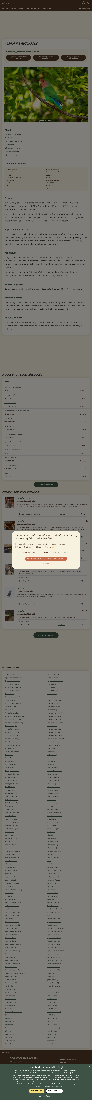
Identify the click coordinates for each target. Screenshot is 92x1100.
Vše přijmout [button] (36, 1091)
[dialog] (46, 1082)
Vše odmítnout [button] (54, 1091)
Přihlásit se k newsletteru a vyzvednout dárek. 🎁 (46, 558)
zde (65, 552)
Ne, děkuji (46, 564)
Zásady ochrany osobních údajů (55, 1086)
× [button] (89, 1066)
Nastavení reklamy (52, 1084)
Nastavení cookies (38, 1086)
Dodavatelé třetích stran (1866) (47, 1077)
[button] (46, 1096)
